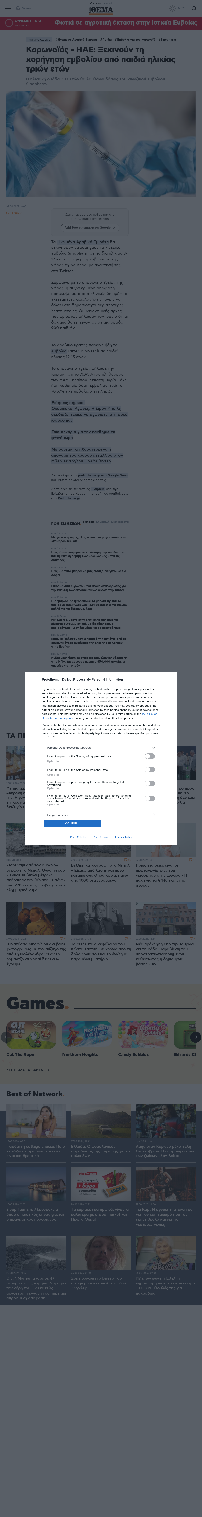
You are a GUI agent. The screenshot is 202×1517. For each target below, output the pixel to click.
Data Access (101, 837)
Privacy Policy (123, 837)
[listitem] (101, 747)
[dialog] (101, 758)
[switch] (150, 756)
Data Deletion (78, 837)
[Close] (169, 680)
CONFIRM (72, 823)
